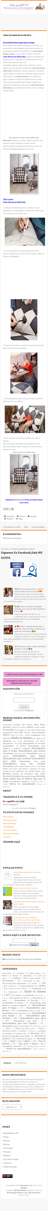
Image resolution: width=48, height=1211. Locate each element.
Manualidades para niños (33, 1018)
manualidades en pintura (15, 746)
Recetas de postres (12, 776)
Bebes (37, 724)
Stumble (9, 518)
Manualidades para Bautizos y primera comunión (24, 747)
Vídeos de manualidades (23, 783)
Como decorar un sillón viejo (17, 35)
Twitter (21, 516)
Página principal (10, 1166)
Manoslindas (8, 816)
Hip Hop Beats (35, 1192)
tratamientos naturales (20, 781)
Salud (6, 778)
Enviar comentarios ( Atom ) (23, 549)
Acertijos (17, 724)
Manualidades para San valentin (24, 763)
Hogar (6, 1137)
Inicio (26, 527)
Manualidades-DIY (11, 1133)
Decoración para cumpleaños (14, 983)
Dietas (16, 732)
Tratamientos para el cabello (36, 1046)
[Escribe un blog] (7, 509)
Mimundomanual (9, 823)
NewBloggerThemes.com (17, 1192)
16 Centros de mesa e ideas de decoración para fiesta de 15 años (26, 918)
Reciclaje (41, 776)
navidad (6, 771)
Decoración (9, 729)
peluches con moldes (26, 771)
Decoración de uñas (23, 730)
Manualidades (8, 826)
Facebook (10, 516)
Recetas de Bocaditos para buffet (29, 773)
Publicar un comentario (12, 538)
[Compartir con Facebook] (12, 509)
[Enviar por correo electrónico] (4, 509)
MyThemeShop (20, 1190)
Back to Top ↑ (24, 1195)
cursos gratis (39, 727)
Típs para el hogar (11, 1159)
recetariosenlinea (10, 830)
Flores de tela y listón (21, 735)
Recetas (8, 773)
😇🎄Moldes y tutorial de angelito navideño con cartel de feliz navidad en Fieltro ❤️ (29, 609)
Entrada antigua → (39, 527)
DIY (21, 732)
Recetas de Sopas (29, 776)
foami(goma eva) (38, 735)
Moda (43, 766)
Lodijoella (7, 837)
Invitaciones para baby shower (25, 888)
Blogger (32, 808)
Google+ (33, 516)
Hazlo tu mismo (22, 738)
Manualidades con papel (13, 743)
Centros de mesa (19, 727)
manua (21, 741)
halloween (7, 738)
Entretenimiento (38, 732)
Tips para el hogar (29, 1043)
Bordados (7, 727)
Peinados (13, 771)
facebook (19, 499)
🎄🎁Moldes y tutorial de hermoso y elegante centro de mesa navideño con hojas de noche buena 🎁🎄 (29, 628)
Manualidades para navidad (17, 758)
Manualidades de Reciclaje (34, 743)
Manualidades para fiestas (31, 750)
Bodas (42, 724)
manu (15, 741)
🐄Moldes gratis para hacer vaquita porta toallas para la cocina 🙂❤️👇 (29, 590)
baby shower (28, 724)
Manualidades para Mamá (29, 755)
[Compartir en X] (9, 509)
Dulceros (28, 732)
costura (30, 727)
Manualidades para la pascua (14, 1013)
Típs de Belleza (25, 778)
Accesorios (8, 724)
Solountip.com (26, 1185)
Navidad (7, 1155)
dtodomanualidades (11, 833)
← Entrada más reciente (11, 527)
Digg (20, 518)
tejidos (13, 778)
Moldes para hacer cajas (13, 769)
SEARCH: (7, 1063)
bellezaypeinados (10, 820)
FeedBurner (29, 710)
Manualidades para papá (32, 761)
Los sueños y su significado (23, 995)
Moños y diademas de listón (34, 769)
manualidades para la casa (15, 753)
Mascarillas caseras (35, 766)
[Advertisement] (21, 23)
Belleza (7, 1144)
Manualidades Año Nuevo (34, 741)
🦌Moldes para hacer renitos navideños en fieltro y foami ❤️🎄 (30, 647)
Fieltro (7, 735)
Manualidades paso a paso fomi (16, 766)
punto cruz (40, 771)
